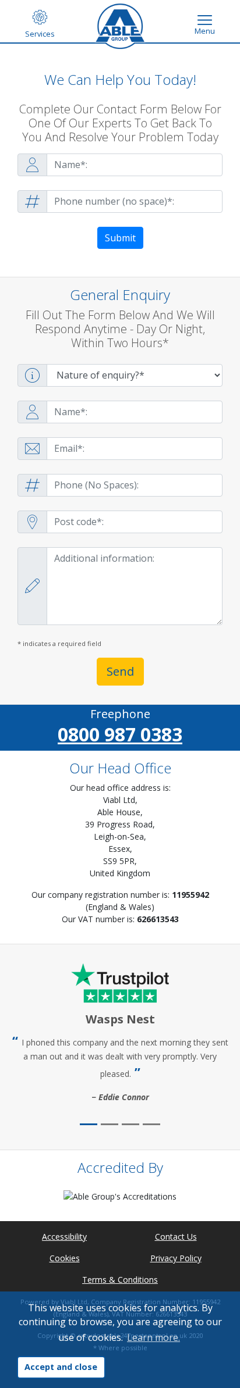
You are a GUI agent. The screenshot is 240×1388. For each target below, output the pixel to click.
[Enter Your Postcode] (120, 522)
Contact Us (176, 1236)
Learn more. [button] (153, 1337)
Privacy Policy (176, 1258)
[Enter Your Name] (120, 165)
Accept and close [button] (60, 1366)
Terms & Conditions (120, 1279)
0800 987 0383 (120, 734)
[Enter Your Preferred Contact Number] (120, 201)
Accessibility (64, 1236)
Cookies (65, 1258)
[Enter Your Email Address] (120, 448)
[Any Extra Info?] (120, 586)
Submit (120, 237)
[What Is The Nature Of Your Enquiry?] (120, 375)
